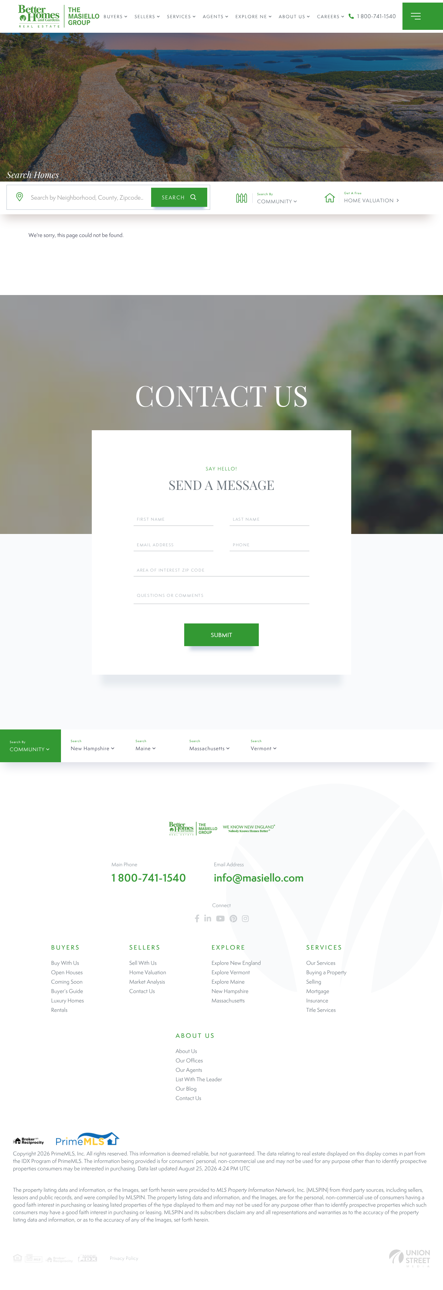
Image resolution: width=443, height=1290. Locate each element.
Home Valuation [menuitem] (147, 972)
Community (274, 201)
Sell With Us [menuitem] (143, 962)
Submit (221, 635)
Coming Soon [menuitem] (67, 981)
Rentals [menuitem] (59, 1009)
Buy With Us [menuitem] (65, 962)
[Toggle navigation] (422, 16)
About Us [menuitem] (292, 16)
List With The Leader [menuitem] (198, 1079)
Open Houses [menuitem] (67, 972)
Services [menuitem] (179, 16)
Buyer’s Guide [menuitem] (67, 991)
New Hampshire (90, 748)
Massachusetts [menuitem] (228, 1000)
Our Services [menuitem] (320, 962)
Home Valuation (369, 200)
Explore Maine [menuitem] (228, 981)
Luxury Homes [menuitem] (67, 1000)
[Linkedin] (207, 919)
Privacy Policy (124, 1258)
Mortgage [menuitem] (317, 991)
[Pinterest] (233, 919)
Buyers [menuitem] (113, 16)
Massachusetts (207, 748)
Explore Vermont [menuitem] (230, 972)
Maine (143, 748)
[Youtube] (220, 919)
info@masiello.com (259, 878)
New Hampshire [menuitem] (229, 991)
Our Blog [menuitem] (186, 1088)
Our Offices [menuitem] (189, 1060)
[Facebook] (197, 919)
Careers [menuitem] (328, 16)
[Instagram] (245, 919)
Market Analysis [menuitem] (147, 981)
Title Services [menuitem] (321, 1009)
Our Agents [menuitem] (188, 1069)
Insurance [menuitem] (317, 1000)
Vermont (261, 748)
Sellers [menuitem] (145, 16)
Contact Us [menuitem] (142, 991)
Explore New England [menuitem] (236, 962)
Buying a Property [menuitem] (326, 972)
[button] (179, 197)
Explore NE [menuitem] (251, 16)
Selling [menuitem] (313, 981)
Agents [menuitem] (213, 16)
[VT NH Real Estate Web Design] (409, 1258)
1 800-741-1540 (376, 16)
